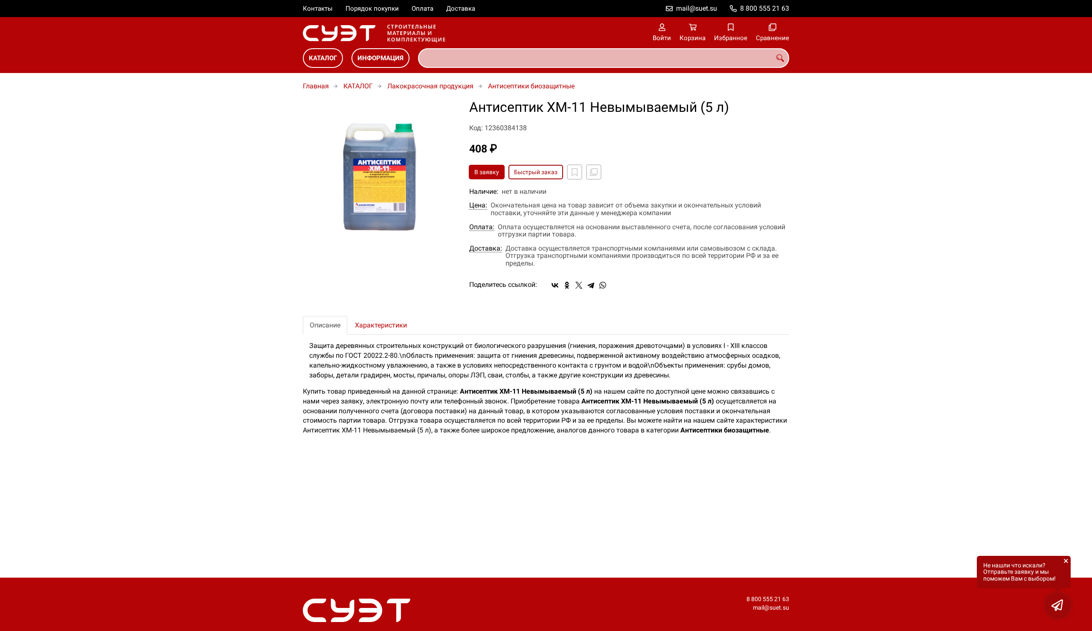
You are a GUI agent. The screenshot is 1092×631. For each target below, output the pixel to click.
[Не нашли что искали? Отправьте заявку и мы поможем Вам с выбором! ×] (1058, 605)
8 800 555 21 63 (764, 8)
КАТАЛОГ (323, 58)
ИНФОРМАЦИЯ (380, 58)
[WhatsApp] (603, 285)
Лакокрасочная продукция (430, 86)
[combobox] (603, 58)
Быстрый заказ (536, 172)
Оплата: (481, 227)
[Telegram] (591, 285)
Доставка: (485, 248)
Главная (316, 86)
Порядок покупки (372, 8)
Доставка (460, 8)
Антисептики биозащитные (531, 86)
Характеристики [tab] (381, 325)
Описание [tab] (325, 325)
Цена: (478, 205)
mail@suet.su (696, 8)
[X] (579, 285)
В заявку (486, 172)
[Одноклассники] (567, 285)
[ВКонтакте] (555, 285)
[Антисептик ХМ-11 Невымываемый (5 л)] (379, 177)
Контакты (318, 8)
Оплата (422, 8)
